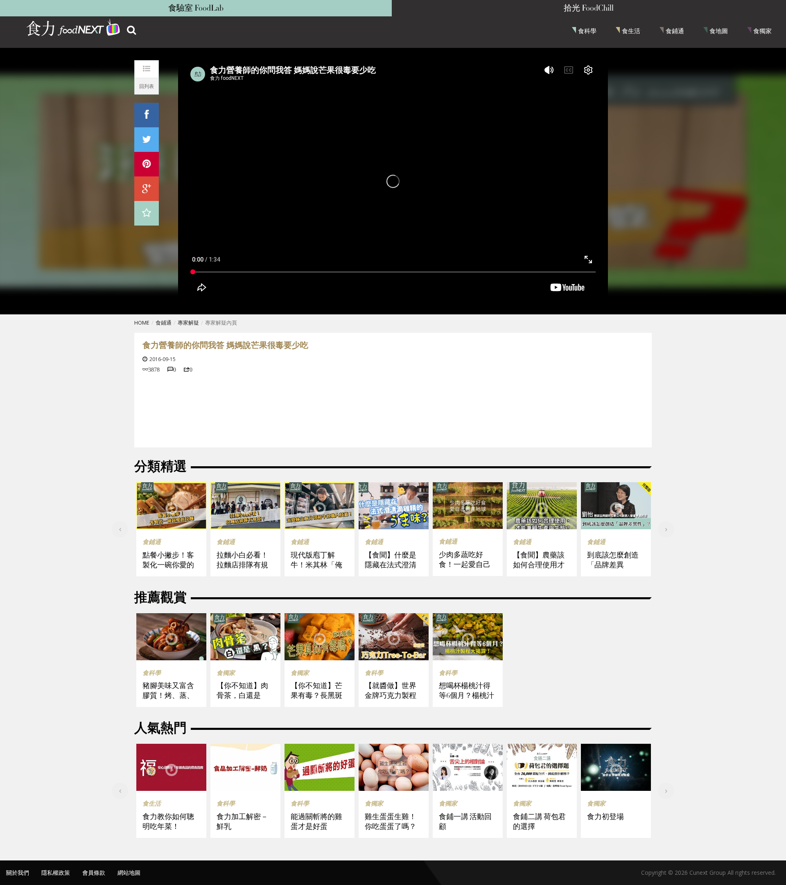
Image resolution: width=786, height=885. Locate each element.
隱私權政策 (55, 872)
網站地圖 (128, 872)
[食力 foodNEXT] (74, 28)
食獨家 (762, 31)
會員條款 (93, 872)
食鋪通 (675, 31)
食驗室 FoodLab (196, 8)
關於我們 (17, 872)
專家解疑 (188, 322)
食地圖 (718, 31)
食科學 (587, 31)
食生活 (631, 31)
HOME (141, 322)
